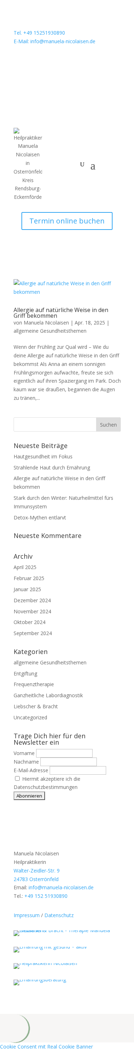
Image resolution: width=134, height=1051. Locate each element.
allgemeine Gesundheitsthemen (50, 330)
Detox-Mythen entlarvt (40, 517)
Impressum (27, 915)
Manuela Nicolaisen (46, 322)
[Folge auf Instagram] (33, 62)
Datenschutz (59, 915)
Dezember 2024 (32, 600)
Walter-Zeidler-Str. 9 (37, 870)
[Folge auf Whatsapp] (19, 62)
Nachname (26, 761)
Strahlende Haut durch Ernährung (52, 467)
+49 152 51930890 (46, 895)
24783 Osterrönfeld (36, 879)
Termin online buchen (67, 221)
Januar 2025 (27, 589)
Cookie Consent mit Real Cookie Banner (46, 1046)
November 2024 (32, 611)
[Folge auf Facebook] (48, 62)
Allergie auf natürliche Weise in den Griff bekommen (61, 313)
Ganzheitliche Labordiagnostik (48, 695)
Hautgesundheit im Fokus (43, 456)
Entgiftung (25, 673)
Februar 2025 (29, 578)
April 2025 (25, 567)
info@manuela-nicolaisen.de (61, 887)
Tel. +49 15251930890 (39, 32)
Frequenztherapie (34, 684)
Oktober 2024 (29, 622)
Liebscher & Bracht (36, 706)
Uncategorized (30, 717)
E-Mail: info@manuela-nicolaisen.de (54, 41)
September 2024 (33, 633)
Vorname (24, 753)
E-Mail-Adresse (31, 770)
